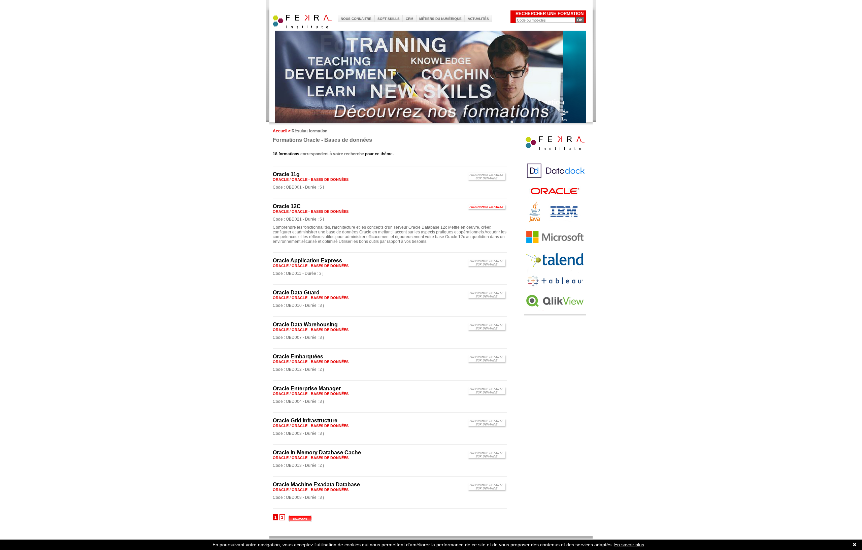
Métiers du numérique (440, 19)
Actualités (478, 19)
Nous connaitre (356, 19)
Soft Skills (388, 19)
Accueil (280, 131)
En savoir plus (629, 544)
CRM (409, 19)
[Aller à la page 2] (300, 521)
